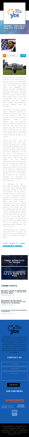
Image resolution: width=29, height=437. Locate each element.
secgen (3, 295)
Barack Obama (8, 246)
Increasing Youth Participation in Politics (14, 310)
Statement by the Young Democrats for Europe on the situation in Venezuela (13, 302)
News (23, 243)
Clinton (19, 246)
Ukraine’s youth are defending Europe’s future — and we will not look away (13, 292)
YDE (6, 243)
